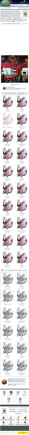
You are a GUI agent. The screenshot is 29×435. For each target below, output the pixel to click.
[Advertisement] (14, 39)
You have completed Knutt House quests (11, 23)
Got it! (23, 432)
